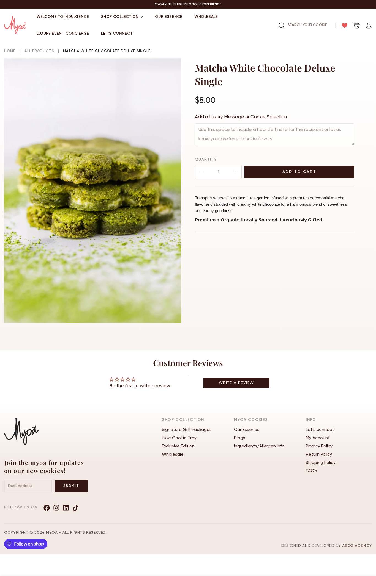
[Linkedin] (66, 508)
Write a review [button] (236, 383)
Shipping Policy (321, 463)
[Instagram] (56, 508)
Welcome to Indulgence (63, 17)
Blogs (239, 438)
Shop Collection (119, 17)
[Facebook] (46, 508)
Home (9, 51)
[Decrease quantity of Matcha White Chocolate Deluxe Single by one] (201, 172)
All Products (39, 51)
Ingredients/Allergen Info (259, 446)
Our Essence (168, 17)
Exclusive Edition (178, 446)
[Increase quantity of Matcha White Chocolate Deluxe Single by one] (235, 172)
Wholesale (206, 17)
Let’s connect (117, 33)
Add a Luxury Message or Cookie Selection (241, 117)
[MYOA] (15, 25)
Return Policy (319, 454)
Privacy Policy (319, 446)
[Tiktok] (75, 508)
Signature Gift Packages (187, 430)
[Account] (369, 25)
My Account (318, 438)
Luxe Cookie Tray (179, 438)
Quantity (206, 160)
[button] (356, 25)
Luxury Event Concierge (63, 33)
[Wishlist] (344, 25)
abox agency (357, 546)
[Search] (281, 25)
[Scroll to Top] (365, 546)
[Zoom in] (169, 70)
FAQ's (311, 471)
